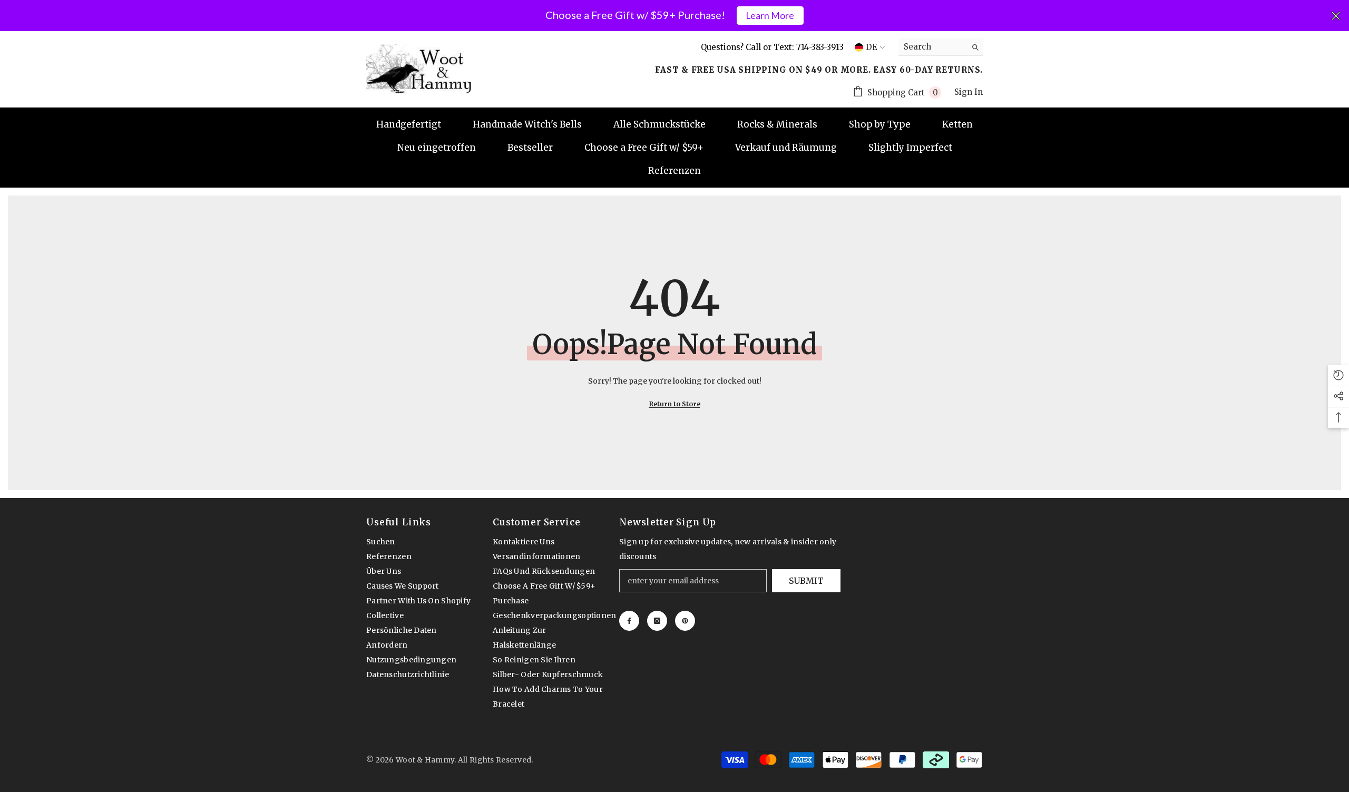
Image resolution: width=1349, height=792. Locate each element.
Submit (806, 580)
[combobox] (932, 46)
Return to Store (674, 404)
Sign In (968, 92)
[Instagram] (657, 621)
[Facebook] (629, 621)
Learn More (770, 15)
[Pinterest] (685, 621)
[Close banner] (1336, 16)
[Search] (940, 47)
